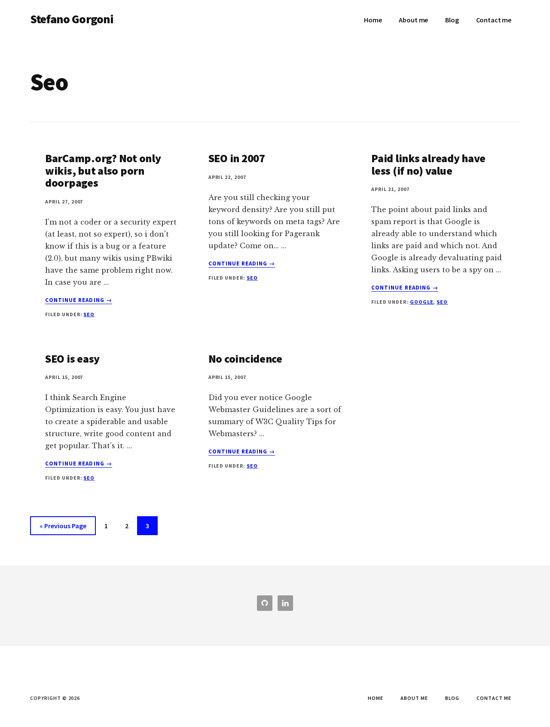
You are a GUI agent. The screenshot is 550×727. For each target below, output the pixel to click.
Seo (89, 314)
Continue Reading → (78, 300)
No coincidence (245, 358)
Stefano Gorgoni (71, 19)
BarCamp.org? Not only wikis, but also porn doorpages (103, 170)
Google (422, 302)
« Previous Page (63, 528)
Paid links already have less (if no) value (428, 164)
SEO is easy (72, 358)
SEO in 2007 (236, 158)
